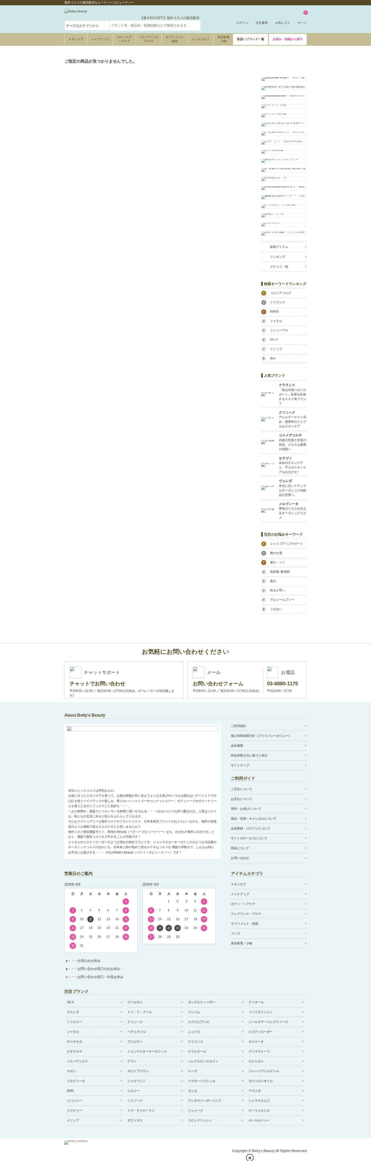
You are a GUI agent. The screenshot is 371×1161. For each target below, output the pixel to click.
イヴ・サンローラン (141, 1110)
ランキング (277, 257)
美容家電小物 (223, 39)
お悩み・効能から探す (288, 39)
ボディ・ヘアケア (243, 904)
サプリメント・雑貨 (244, 923)
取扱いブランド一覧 (250, 39)
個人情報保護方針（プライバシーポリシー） (261, 736)
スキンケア (76, 39)
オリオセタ (74, 1041)
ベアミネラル (136, 1031)
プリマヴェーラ (259, 1051)
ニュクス (194, 1031)
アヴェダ (255, 1091)
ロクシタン (256, 1061)
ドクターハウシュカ (201, 1081)
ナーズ (192, 1071)
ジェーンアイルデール (264, 1071)
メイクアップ (100, 39)
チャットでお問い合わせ (97, 683)
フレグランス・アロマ (246, 914)
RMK (70, 1091)
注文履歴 (262, 22)
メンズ (235, 933)
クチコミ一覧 (279, 266)
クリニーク (135, 1022)
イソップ (73, 1120)
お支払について (241, 799)
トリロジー (74, 1022)
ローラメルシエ (259, 1110)
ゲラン (132, 1061)
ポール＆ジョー (259, 1120)
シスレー (133, 1091)
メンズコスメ (200, 39)
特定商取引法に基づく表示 (249, 755)
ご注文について (241, 789)
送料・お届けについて (246, 809)
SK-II (70, 1002)
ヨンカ (192, 1091)
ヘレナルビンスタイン (203, 1061)
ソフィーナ (135, 1100)
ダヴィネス (135, 1120)
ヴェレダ (73, 1012)
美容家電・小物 (241, 943)
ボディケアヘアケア (124, 39)
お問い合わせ (240, 858)
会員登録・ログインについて (250, 828)
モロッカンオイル (261, 1081)
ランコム (194, 1012)
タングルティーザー (201, 1002)
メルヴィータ (76, 1081)
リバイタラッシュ (261, 1012)
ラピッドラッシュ (200, 1120)
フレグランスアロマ (149, 39)
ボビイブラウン (138, 1071)
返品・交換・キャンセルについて (253, 818)
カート (302, 18)
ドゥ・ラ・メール (139, 1012)
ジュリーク (195, 1110)
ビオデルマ (74, 1051)
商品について (240, 848)
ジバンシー (74, 1100)
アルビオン (135, 1041)
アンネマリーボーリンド (204, 1100)
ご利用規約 (238, 726)
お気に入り (282, 22)
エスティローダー (261, 1031)
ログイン (242, 22)
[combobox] (155, 25)
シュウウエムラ (259, 1100)
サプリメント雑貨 (175, 39)
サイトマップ (240, 765)
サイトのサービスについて (249, 838)
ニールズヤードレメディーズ (268, 1022)
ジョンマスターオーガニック (147, 1051)
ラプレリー (74, 1110)
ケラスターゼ (197, 1051)
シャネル (73, 1031)
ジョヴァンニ (136, 1081)
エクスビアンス (198, 1022)
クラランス (195, 1041)
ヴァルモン (135, 1002)
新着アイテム (279, 247)
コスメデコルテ (77, 1061)
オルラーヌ (256, 1041)
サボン (71, 1071)
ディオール (256, 1002)
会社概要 (237, 745)
